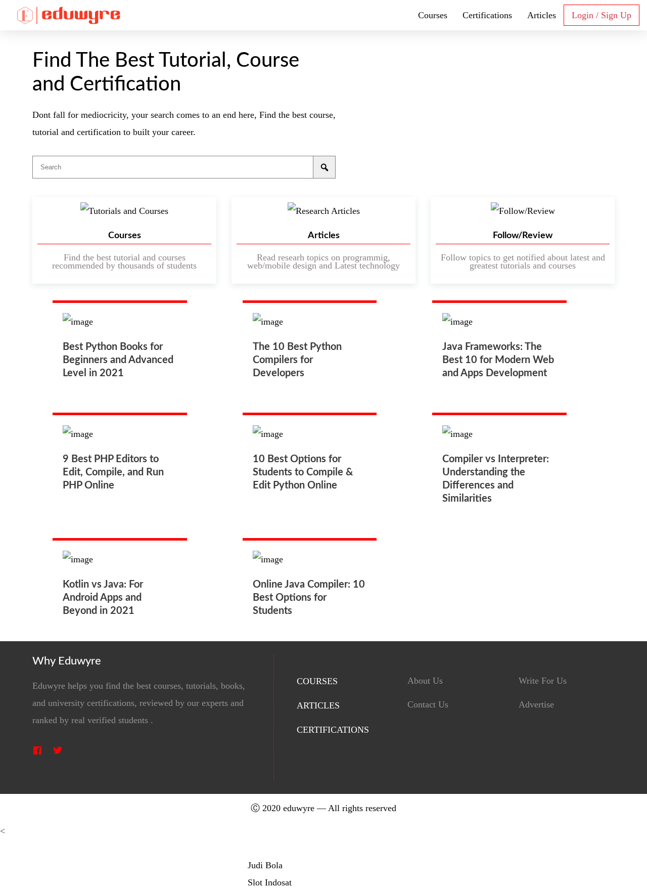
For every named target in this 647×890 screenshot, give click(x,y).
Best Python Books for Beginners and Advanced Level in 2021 (118, 360)
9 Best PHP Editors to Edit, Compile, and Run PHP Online (113, 472)
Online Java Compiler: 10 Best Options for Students (309, 598)
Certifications (487, 15)
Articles (541, 15)
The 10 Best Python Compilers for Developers (297, 360)
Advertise (536, 704)
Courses (432, 15)
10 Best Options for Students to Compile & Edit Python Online (303, 472)
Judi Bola (265, 865)
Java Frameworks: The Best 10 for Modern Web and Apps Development (498, 360)
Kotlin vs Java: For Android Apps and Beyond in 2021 (103, 598)
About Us (425, 681)
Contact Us (427, 704)
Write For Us (543, 681)
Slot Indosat (270, 882)
